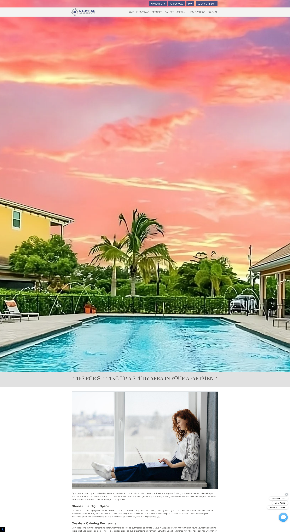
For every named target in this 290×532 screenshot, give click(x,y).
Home (131, 12)
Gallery (169, 12)
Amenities (157, 12)
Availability (158, 4)
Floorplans (142, 12)
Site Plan (181, 12)
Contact (212, 12)
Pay (190, 4)
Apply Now (176, 4)
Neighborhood (197, 12)
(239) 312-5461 (208, 4)
